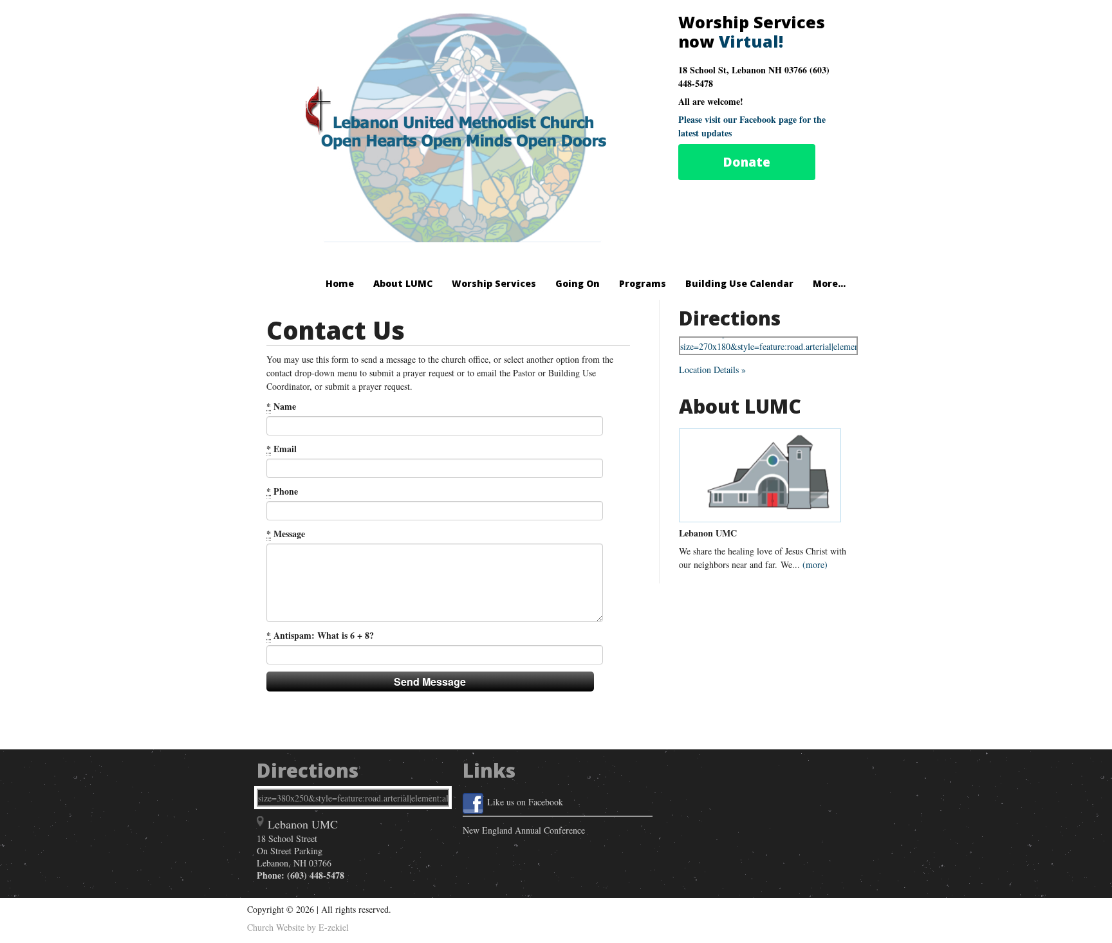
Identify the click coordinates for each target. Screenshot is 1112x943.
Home (340, 283)
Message (285, 533)
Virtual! (751, 41)
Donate (746, 162)
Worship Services (494, 283)
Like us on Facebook (525, 802)
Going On (577, 283)
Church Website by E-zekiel (298, 927)
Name (281, 406)
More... (829, 283)
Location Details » (712, 369)
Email (281, 448)
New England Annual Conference (524, 830)
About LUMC (402, 283)
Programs (642, 283)
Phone (282, 491)
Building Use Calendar (739, 283)
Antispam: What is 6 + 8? (320, 635)
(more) (815, 564)
